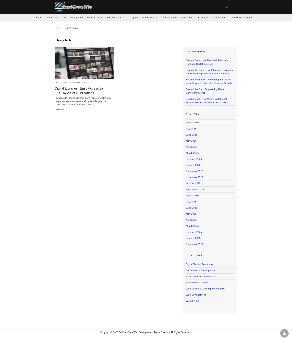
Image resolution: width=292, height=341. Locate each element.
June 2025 (191, 207)
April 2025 (191, 219)
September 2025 (195, 189)
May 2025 (191, 213)
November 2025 (194, 177)
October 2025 (193, 183)
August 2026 (192, 122)
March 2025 (192, 226)
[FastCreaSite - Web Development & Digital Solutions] (74, 6)
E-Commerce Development (212, 17)
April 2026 (191, 146)
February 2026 (194, 159)
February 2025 (194, 232)
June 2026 (191, 134)
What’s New (52, 17)
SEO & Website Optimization (178, 17)
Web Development (73, 17)
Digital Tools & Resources (145, 17)
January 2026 (193, 165)
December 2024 (194, 244)
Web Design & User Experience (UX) (107, 17)
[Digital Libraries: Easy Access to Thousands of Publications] (84, 63)
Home (39, 17)
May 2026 (191, 140)
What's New (192, 300)
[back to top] (284, 333)
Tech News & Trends (241, 17)
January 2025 (193, 238)
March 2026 (192, 153)
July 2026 (191, 128)
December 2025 (194, 171)
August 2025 (192, 195)
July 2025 (191, 201)
